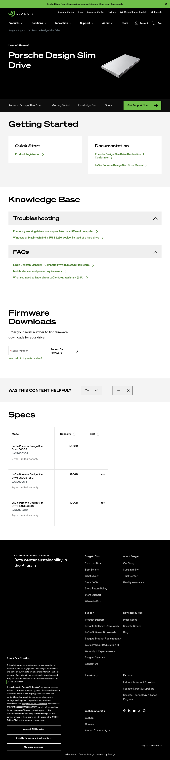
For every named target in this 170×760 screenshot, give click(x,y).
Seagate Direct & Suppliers (139, 689)
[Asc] (74, 432)
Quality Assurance (134, 582)
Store (125, 23)
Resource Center (95, 12)
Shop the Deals (94, 563)
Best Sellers (92, 570)
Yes (87, 390)
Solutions (37, 23)
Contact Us (92, 664)
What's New (92, 576)
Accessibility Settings (105, 754)
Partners (112, 12)
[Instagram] (144, 721)
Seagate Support (17, 30)
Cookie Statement (15, 681)
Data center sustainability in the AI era (40, 562)
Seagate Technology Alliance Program (140, 697)
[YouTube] (134, 721)
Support (85, 23)
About (106, 23)
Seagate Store (93, 556)
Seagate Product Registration (102, 639)
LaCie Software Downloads (101, 632)
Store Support (93, 595)
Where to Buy (93, 601)
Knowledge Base (87, 105)
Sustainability (131, 570)
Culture (89, 718)
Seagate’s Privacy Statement (34, 703)
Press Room (130, 620)
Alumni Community (96, 730)
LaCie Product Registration (101, 645)
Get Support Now (138, 105)
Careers (90, 724)
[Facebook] (124, 721)
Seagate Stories (66, 12)
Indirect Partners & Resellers (139, 682)
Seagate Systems (95, 657)
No (118, 390)
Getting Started (61, 105)
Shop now (104, 4)
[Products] (22, 23)
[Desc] (74, 435)
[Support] (92, 23)
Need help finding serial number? (25, 358)
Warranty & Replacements (100, 651)
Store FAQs (92, 582)
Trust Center (130, 576)
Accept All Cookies (33, 729)
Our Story (129, 563)
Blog (80, 12)
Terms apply (117, 4)
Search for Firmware (57, 351)
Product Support (95, 620)
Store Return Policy (96, 588)
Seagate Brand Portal (150, 745)
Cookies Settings (86, 754)
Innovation (61, 23)
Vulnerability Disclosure (66, 754)
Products (14, 23)
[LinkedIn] (129, 721)
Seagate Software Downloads (102, 626)
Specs (108, 105)
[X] (139, 721)
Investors (90, 675)
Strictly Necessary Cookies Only (33, 738)
